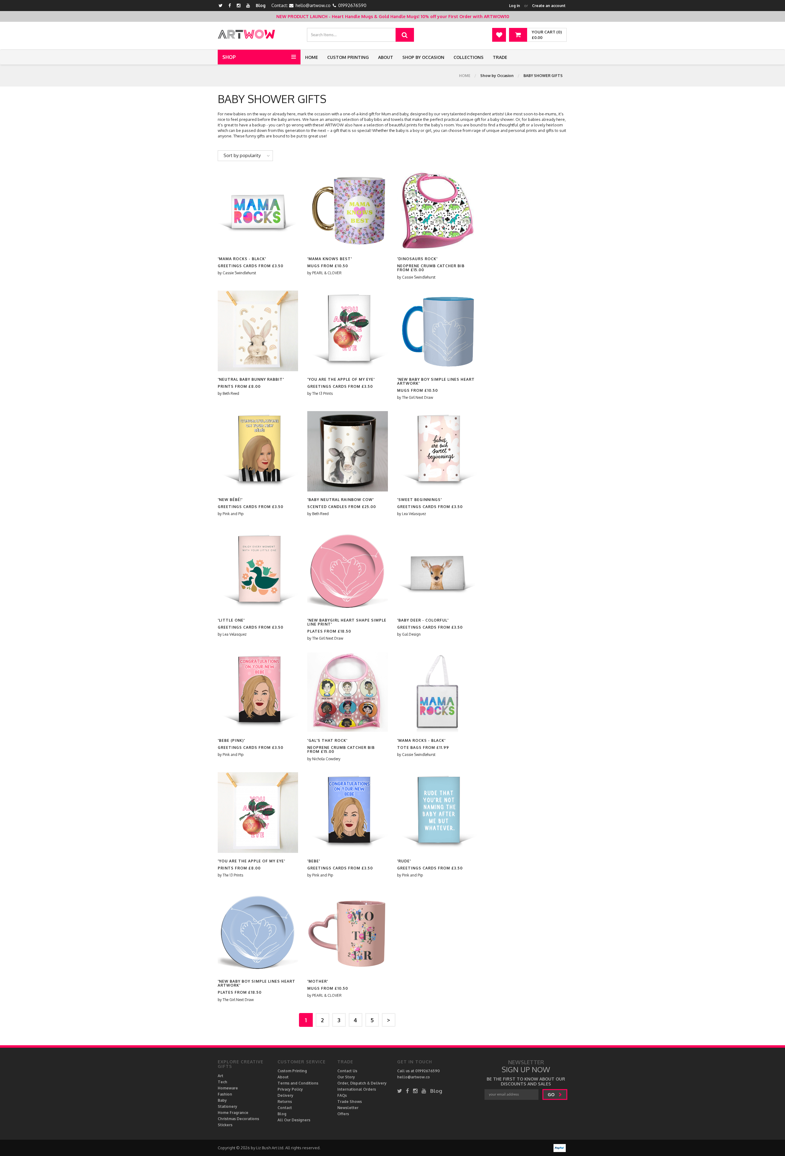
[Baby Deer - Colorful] (437, 571)
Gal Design (411, 634)
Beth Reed (231, 393)
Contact (285, 1107)
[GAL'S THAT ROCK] (347, 691)
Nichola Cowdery (326, 759)
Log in (514, 5)
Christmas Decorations (238, 1118)
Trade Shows (349, 1101)
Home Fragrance (233, 1112)
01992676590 (352, 5)
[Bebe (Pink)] (258, 691)
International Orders (356, 1089)
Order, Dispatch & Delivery (362, 1083)
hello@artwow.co (313, 5)
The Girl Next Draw (417, 397)
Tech (222, 1082)
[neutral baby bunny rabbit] (258, 330)
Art (220, 1075)
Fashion (225, 1094)
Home (311, 57)
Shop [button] (229, 57)
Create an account (548, 5)
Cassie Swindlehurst (239, 273)
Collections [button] (469, 57)
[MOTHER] (347, 932)
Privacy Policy (290, 1089)
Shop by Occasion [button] (423, 57)
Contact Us (347, 1071)
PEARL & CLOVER (327, 273)
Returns (285, 1101)
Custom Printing (348, 57)
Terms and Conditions (298, 1083)
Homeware (228, 1088)
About (385, 57)
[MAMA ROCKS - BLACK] (258, 210)
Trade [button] (500, 57)
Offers (343, 1114)
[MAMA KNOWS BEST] (347, 210)
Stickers (225, 1125)
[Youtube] (248, 5)
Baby (222, 1100)
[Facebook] (230, 5)
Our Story (346, 1077)
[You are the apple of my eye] (347, 330)
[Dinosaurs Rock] (437, 210)
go (552, 1094)
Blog (261, 5)
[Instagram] (238, 5)
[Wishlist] (499, 35)
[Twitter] (221, 5)
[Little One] (258, 571)
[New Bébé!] (258, 451)
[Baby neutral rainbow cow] (347, 451)
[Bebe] (347, 812)
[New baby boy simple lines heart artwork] (437, 330)
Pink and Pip (233, 513)
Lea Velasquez (414, 513)
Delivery (285, 1095)
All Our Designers (294, 1120)
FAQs (342, 1095)
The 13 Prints (322, 393)
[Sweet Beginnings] (437, 451)
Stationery (227, 1106)
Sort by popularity (242, 155)
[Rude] (437, 812)
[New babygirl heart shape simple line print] (347, 571)
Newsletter (347, 1107)
